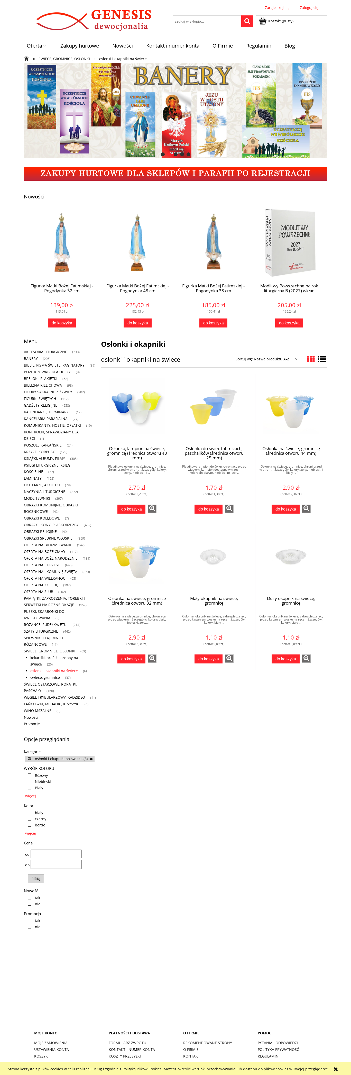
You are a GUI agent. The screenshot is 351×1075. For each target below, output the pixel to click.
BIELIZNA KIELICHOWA (43, 385)
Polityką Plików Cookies (142, 1069)
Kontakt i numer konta (132, 1049)
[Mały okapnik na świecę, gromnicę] (214, 560)
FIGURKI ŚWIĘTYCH (40, 398)
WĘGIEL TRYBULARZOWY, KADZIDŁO (54, 697)
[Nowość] (164, 110)
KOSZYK (41, 1056)
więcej (30, 796)
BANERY (31, 358)
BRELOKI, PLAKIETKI (40, 378)
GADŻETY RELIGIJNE (40, 405)
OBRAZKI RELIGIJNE (40, 531)
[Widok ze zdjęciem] (311, 359)
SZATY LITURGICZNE (41, 631)
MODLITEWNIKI (37, 498)
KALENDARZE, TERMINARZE (47, 411)
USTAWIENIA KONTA (51, 1049)
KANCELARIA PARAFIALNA (46, 418)
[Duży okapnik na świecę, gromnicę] (291, 560)
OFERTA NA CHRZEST (42, 564)
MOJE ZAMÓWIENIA (51, 1042)
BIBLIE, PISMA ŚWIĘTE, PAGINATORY (54, 365)
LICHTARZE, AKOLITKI (42, 484)
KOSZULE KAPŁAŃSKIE (43, 445)
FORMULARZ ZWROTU (127, 1042)
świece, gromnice (45, 677)
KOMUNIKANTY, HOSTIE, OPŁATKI (52, 425)
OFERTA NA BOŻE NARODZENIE (51, 558)
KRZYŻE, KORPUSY (39, 451)
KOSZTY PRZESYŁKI (125, 1056)
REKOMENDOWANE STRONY (207, 1042)
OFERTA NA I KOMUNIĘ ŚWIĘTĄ (50, 571)
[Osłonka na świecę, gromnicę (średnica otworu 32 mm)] (137, 560)
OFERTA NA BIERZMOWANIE (48, 544)
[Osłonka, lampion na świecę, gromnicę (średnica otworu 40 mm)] (137, 410)
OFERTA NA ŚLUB (38, 591)
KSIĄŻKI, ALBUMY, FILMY (44, 458)
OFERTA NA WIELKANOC (44, 578)
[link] (60, 759)
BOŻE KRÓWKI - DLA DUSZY (47, 371)
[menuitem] (37, 45)
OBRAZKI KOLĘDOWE (42, 518)
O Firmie (191, 1049)
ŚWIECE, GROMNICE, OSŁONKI (49, 651)
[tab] (163, 154)
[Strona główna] (90, 21)
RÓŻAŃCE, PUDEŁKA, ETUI (46, 624)
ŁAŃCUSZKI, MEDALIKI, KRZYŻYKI (51, 704)
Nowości (31, 717)
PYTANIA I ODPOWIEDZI (278, 1042)
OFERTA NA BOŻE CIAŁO (44, 551)
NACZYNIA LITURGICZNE (44, 491)
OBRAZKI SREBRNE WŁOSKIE (48, 538)
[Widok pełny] (322, 359)
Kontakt (191, 1056)
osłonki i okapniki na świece (54, 670)
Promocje (32, 723)
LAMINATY (33, 478)
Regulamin (268, 1056)
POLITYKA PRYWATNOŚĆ (278, 1049)
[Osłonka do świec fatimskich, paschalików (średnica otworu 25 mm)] (214, 410)
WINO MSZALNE (37, 710)
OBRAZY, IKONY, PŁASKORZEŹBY (51, 524)
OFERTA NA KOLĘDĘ (41, 584)
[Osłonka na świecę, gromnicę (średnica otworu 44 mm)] (291, 410)
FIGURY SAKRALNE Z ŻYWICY (48, 391)
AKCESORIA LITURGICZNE (45, 351)
